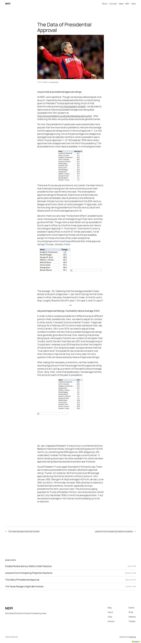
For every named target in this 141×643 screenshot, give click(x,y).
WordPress (132, 637)
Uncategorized (53, 82)
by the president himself (72, 106)
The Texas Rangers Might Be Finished (23, 531)
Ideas (121, 3)
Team (133, 3)
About (104, 3)
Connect (113, 3)
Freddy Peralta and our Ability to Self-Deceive (28, 566)
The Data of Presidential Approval (22, 579)
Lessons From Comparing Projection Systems (114, 531)
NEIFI (7, 3)
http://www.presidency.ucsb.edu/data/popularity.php (64, 116)
